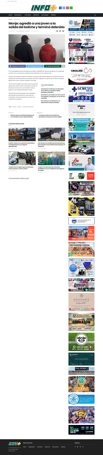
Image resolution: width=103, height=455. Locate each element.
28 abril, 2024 (12, 31)
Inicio (10, 15)
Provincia (42, 163)
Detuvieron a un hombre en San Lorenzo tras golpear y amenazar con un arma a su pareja (53, 96)
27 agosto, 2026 (13, 148)
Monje (19, 106)
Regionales (18, 15)
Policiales (28, 15)
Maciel (14, 106)
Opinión (53, 15)
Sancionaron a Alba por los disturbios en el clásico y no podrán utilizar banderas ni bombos (52, 90)
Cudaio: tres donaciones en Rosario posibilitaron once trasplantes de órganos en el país (51, 168)
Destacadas (20, 31)
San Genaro (42, 139)
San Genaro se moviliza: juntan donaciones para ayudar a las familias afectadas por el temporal (51, 144)
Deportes (36, 15)
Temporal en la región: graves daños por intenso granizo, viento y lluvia (21, 168)
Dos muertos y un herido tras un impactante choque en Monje (50, 101)
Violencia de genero (28, 106)
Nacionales (44, 15)
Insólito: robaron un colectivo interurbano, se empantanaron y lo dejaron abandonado (22, 144)
